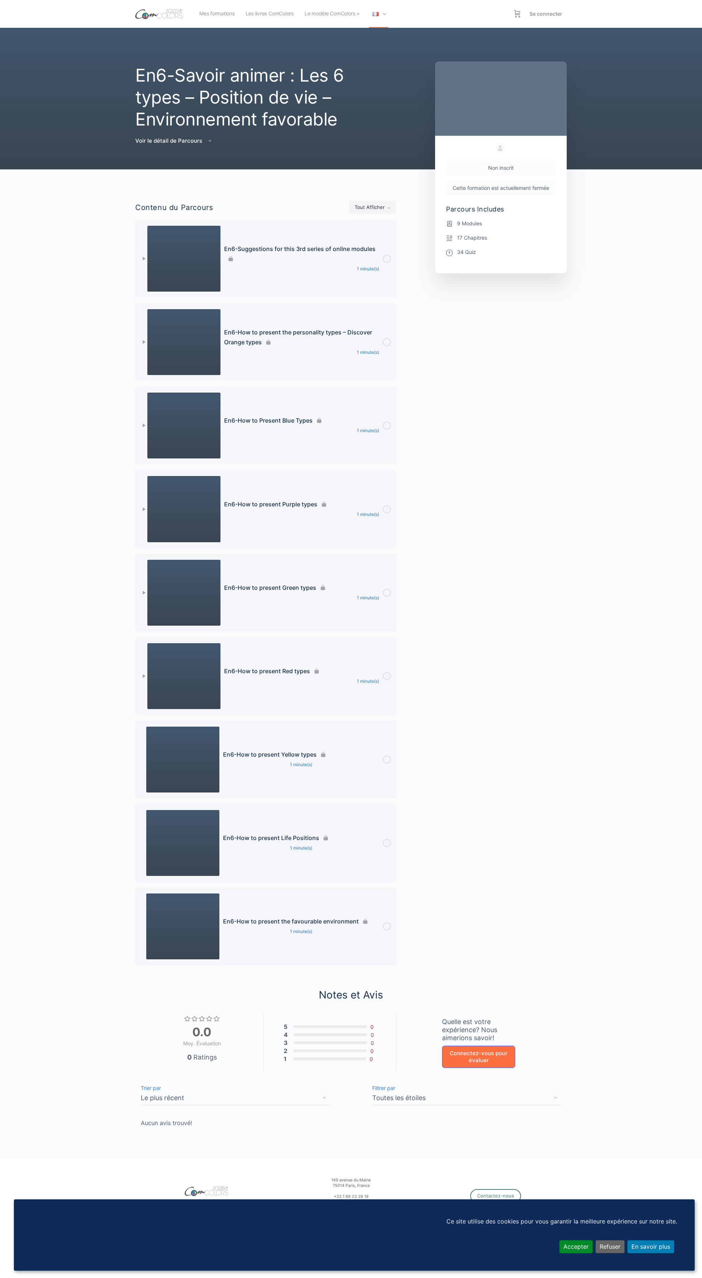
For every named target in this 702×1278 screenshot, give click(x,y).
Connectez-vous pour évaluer (478, 1057)
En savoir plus (650, 1246)
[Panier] (517, 14)
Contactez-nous (495, 1196)
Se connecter (545, 14)
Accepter (576, 1246)
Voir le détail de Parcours (169, 140)
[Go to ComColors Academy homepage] (159, 13)
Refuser (610, 1246)
